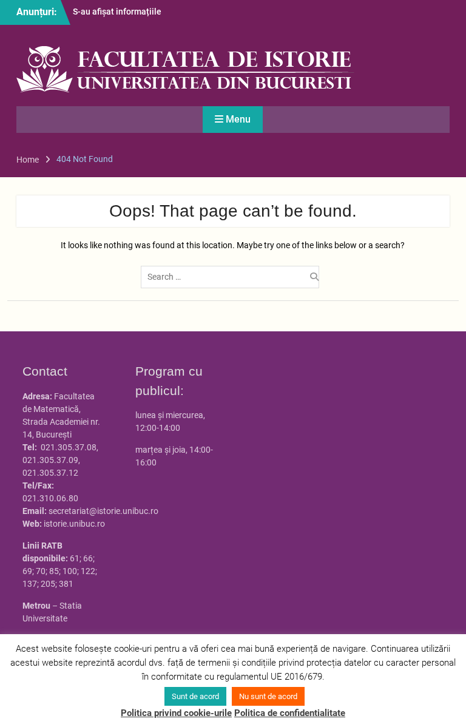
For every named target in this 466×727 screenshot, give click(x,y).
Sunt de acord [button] (195, 696)
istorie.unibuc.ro (74, 524)
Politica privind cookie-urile (176, 713)
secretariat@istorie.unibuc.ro (103, 511)
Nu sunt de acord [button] (268, 696)
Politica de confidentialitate (289, 713)
